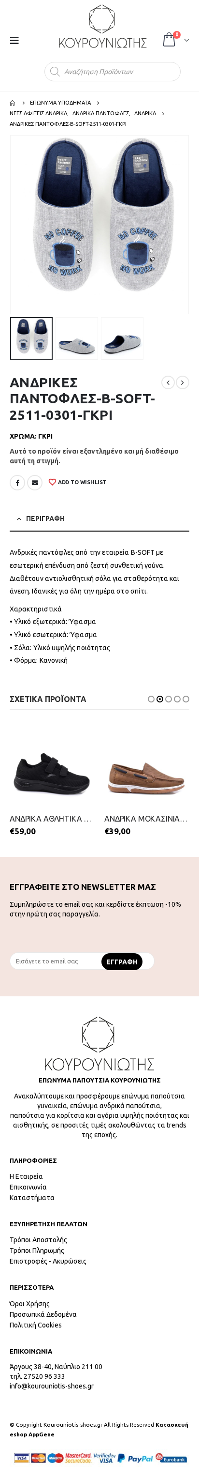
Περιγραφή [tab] (45, 518)
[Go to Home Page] (13, 102)
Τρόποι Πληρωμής (37, 1250)
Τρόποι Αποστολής (38, 1240)
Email (35, 482)
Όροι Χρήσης (30, 1304)
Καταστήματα (32, 1198)
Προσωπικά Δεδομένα (43, 1314)
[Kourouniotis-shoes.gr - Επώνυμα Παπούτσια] (103, 26)
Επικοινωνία (28, 1187)
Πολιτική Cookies (36, 1325)
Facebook (17, 482)
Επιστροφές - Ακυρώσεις (48, 1261)
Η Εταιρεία (26, 1176)
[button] (151, 699)
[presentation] (12, 224)
